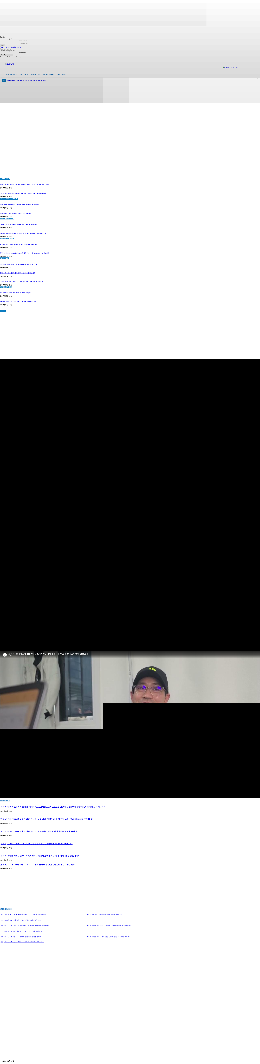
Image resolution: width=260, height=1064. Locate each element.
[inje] (44, 347)
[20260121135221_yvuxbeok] (44, 325)
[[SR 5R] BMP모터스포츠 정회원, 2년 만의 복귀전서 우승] (65, 107)
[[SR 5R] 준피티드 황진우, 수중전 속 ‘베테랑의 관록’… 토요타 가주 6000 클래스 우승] (65, 141)
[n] (136, 325)
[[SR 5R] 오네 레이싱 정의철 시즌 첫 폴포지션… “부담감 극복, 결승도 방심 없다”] (65, 164)
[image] (180, 872)
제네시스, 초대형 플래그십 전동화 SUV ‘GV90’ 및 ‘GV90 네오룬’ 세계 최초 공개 (32, 1057)
